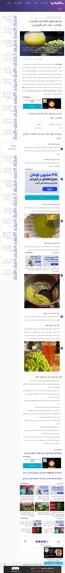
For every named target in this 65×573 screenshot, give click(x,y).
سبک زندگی (44, 3)
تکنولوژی (27, 3)
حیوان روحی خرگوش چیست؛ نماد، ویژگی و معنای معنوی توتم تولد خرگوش (7, 95)
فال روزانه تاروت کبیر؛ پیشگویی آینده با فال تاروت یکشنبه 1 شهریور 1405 (7, 43)
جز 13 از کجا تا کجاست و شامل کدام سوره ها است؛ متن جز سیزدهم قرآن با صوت (7, 57)
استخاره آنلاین (12, 149)
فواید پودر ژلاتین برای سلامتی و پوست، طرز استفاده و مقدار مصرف (7, 19)
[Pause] (44, 108)
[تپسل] (23, 97)
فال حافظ (13, 146)
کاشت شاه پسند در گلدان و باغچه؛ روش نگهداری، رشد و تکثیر (7, 121)
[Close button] (62, 546)
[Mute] (46, 108)
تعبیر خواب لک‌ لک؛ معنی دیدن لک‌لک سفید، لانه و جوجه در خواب (7, 31)
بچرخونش (32, 106)
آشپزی (59, 9)
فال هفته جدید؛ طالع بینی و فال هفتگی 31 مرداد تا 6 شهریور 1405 (7, 82)
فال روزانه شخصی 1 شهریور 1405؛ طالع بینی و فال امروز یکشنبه (7, 71)
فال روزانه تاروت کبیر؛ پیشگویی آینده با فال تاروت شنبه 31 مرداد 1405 (7, 108)
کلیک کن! (42, 198)
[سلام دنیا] (57, 3)
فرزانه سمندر (54, 29)
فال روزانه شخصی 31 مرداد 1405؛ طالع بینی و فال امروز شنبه (7, 132)
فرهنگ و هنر (18, 3)
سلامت (36, 3)
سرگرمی (9, 3)
